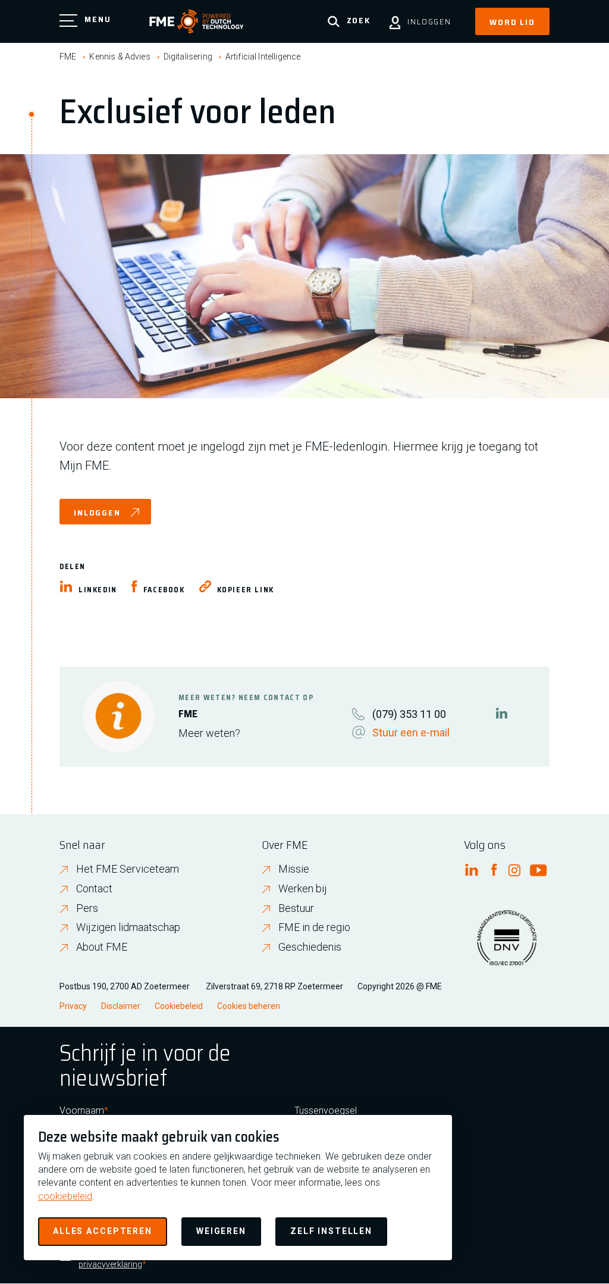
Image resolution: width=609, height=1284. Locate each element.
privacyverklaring (110, 1264)
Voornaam (81, 1110)
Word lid (512, 22)
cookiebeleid (65, 1196)
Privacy (73, 1006)
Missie (293, 869)
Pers (87, 908)
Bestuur (296, 908)
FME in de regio (314, 927)
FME (67, 56)
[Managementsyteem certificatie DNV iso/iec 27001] (506, 945)
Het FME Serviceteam (127, 869)
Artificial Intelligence (262, 56)
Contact (94, 888)
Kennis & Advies (119, 56)
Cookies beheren (248, 1006)
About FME (101, 947)
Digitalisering (188, 56)
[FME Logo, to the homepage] (196, 21)
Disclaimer (120, 1006)
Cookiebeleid (179, 1006)
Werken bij (302, 888)
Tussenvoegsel (325, 1110)
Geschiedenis (309, 947)
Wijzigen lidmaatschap (128, 927)
